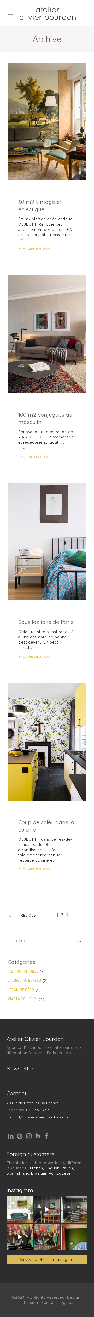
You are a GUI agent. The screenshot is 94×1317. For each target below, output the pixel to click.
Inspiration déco (23, 971)
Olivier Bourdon (37, 249)
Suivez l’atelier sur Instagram (47, 1260)
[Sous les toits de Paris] (47, 541)
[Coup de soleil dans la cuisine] (47, 742)
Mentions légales (56, 1303)
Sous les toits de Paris (45, 621)
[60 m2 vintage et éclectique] (47, 121)
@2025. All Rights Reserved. (38, 1297)
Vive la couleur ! (23, 998)
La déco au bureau (24, 980)
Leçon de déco (21, 989)
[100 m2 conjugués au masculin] (47, 334)
